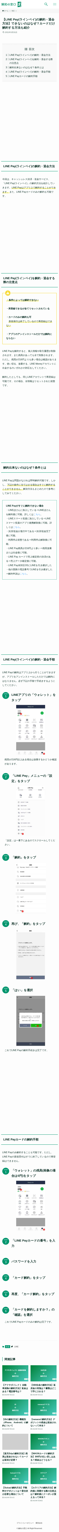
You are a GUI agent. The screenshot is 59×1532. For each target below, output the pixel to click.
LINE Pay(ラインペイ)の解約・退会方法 (29, 55)
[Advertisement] (29, 120)
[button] (46, 4)
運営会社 (39, 1523)
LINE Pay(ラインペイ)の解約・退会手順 (29, 71)
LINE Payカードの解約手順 (23, 76)
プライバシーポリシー (25, 1523)
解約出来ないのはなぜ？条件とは (26, 67)
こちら (37, 514)
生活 (7, 1347)
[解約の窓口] (12, 4)
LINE (16, 1347)
